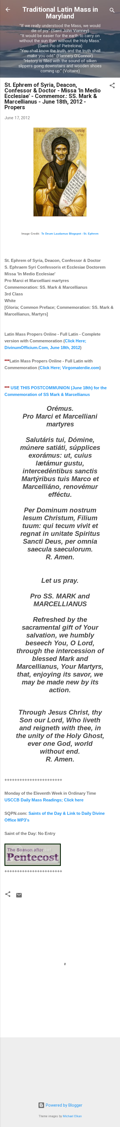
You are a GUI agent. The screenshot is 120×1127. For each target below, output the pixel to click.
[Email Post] (19, 897)
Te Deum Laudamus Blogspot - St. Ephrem (70, 233)
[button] (112, 86)
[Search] (112, 11)
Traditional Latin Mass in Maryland (60, 13)
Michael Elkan (72, 1116)
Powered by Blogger (63, 1105)
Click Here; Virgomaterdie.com (69, 367)
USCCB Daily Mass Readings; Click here (43, 800)
